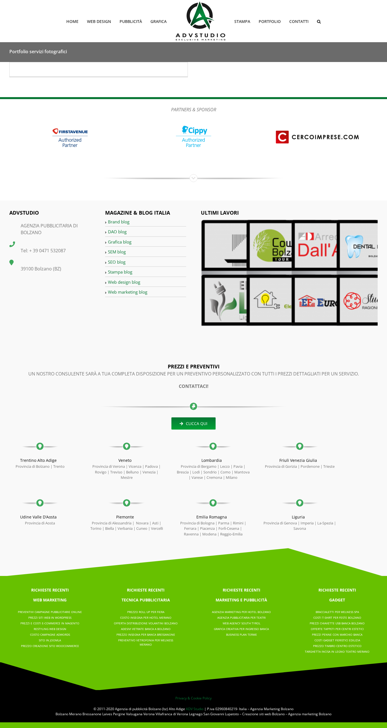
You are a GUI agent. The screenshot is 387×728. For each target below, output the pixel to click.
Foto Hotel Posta (36, 73)
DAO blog (117, 231)
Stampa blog (120, 272)
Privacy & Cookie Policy (193, 698)
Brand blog (118, 222)
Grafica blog (119, 242)
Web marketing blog (127, 292)
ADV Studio (194, 708)
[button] (310, 21)
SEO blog (117, 262)
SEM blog (117, 252)
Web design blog (124, 282)
